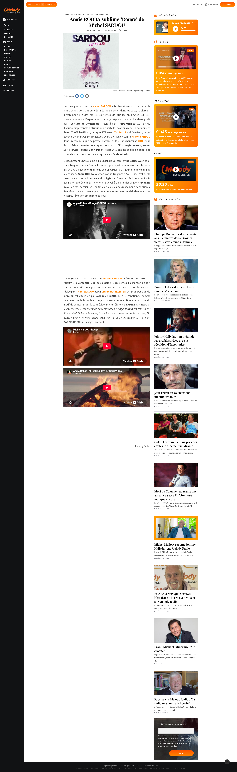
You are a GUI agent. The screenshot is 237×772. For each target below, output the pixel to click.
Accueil (66, 14)
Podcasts (8, 71)
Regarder (8, 37)
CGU (137, 765)
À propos (107, 765)
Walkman (8, 57)
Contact (11, 86)
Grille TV (8, 30)
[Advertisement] (106, 256)
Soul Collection (12, 68)
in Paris (7, 61)
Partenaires (8, 91)
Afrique (7, 33)
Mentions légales (151, 765)
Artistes (11, 80)
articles (74, 14)
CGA (142, 765)
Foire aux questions (127, 765)
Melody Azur (10, 50)
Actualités (12, 20)
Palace (7, 54)
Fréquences (9, 75)
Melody (7, 46)
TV (8, 25)
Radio (9, 42)
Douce (7, 64)
